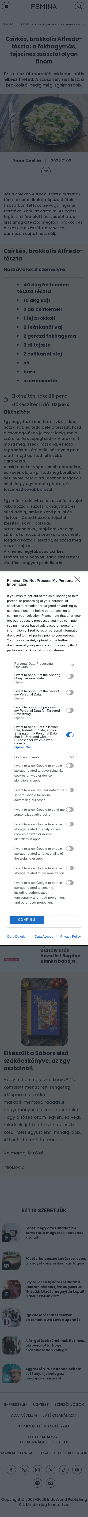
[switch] (70, 676)
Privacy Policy (70, 936)
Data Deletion (17, 936)
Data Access (44, 936)
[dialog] (44, 758)
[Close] (78, 581)
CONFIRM (26, 919)
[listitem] (44, 665)
